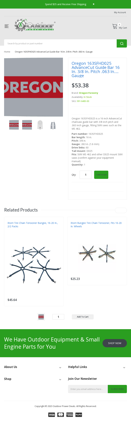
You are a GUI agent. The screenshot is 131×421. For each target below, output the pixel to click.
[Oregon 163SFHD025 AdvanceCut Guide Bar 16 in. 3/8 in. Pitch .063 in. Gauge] (41, 316)
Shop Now (114, 343)
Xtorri (11, 233)
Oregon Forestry (88, 92)
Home (7, 51)
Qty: (74, 174)
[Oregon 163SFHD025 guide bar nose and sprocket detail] (14, 124)
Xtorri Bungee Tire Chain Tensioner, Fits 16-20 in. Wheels (96, 224)
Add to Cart (102, 175)
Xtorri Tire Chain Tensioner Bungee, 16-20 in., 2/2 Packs (33, 224)
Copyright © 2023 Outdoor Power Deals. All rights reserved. (66, 406)
